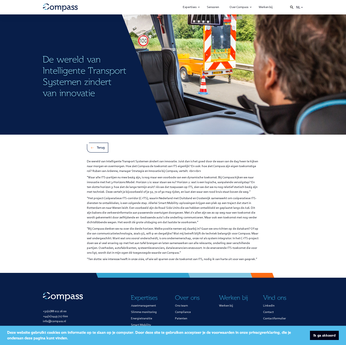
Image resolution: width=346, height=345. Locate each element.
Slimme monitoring (144, 312)
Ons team (181, 305)
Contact (268, 312)
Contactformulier (274, 318)
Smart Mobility (141, 325)
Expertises (189, 7)
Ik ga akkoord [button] (324, 335)
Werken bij (266, 7)
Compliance (183, 312)
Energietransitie (141, 318)
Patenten (181, 318)
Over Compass (238, 7)
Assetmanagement (143, 305)
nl (298, 7)
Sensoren (213, 7)
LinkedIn (269, 305)
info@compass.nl (54, 321)
